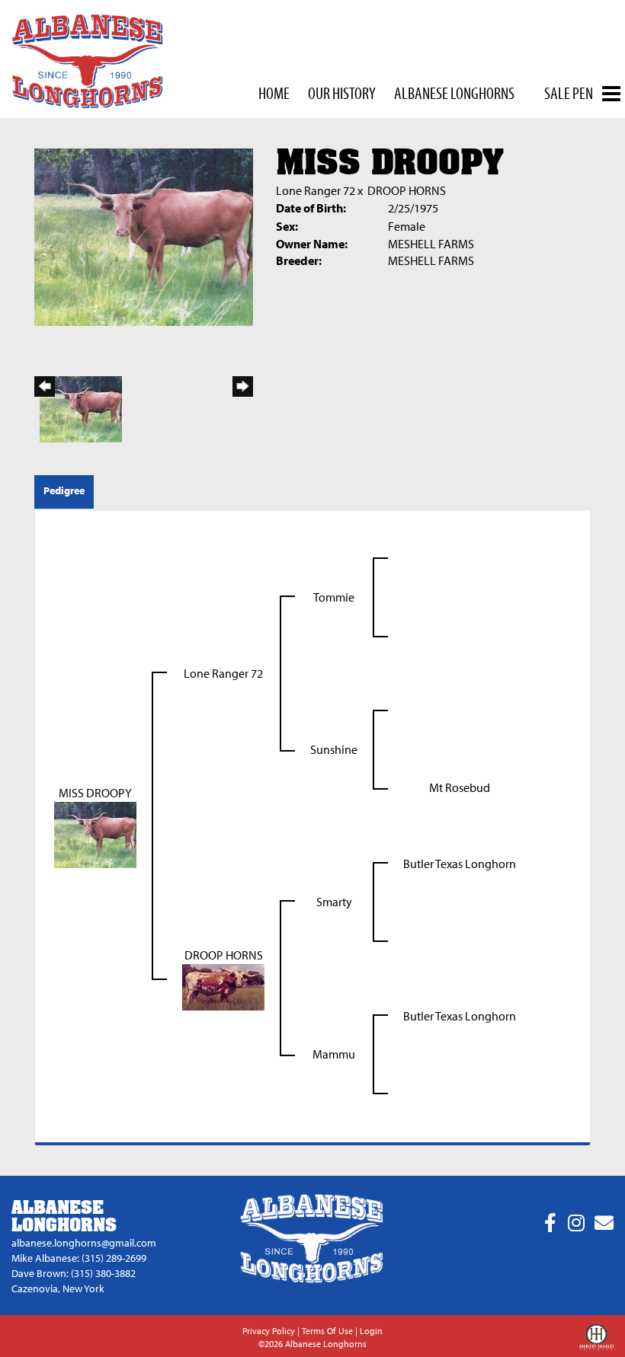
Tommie (333, 597)
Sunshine (333, 749)
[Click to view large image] (143, 235)
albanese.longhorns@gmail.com (83, 1243)
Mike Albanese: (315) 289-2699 (78, 1258)
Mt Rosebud (459, 787)
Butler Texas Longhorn (459, 863)
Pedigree (64, 490)
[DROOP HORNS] (223, 985)
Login (371, 1330)
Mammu (333, 1054)
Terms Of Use (327, 1330)
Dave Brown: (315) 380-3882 (73, 1273)
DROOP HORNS (406, 190)
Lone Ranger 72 (315, 190)
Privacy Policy (268, 1330)
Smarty (334, 901)
